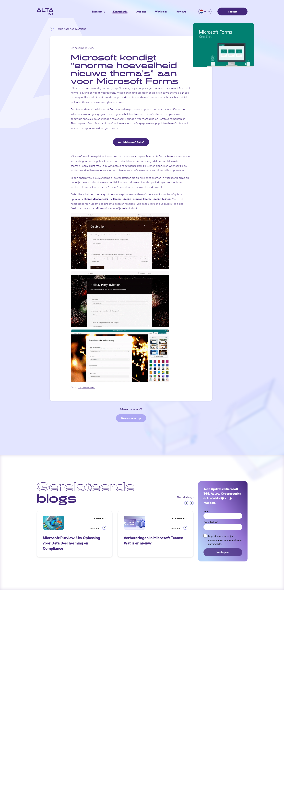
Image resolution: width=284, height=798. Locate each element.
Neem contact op (131, 418)
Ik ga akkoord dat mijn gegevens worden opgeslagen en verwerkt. (225, 539)
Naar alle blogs (185, 497)
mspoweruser (86, 387)
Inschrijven (222, 552)
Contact (232, 11)
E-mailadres (210, 522)
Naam (206, 511)
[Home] (45, 11)
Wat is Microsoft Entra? (131, 142)
